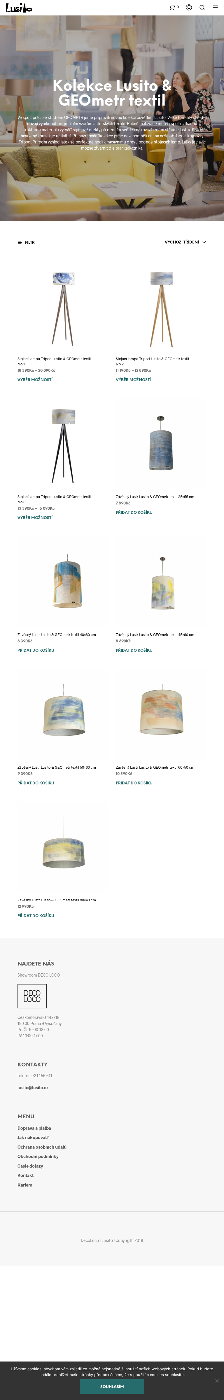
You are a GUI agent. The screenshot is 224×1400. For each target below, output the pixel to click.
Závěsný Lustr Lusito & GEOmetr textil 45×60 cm (155, 634)
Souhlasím (112, 1387)
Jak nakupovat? (33, 1137)
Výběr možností (35, 380)
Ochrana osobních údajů (42, 1147)
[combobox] (185, 243)
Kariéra (25, 1184)
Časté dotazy (30, 1165)
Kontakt (26, 1175)
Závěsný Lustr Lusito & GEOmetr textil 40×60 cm (57, 634)
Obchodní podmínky (38, 1156)
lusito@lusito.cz (33, 1087)
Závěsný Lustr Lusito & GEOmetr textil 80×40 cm (57, 900)
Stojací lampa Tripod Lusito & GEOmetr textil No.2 (152, 361)
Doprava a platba (34, 1128)
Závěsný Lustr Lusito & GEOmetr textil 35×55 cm (155, 496)
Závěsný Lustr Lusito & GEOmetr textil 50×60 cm (57, 767)
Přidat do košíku (134, 513)
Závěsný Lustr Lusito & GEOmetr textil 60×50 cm (155, 767)
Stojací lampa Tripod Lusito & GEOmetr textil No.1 (54, 361)
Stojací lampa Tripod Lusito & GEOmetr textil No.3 (54, 499)
